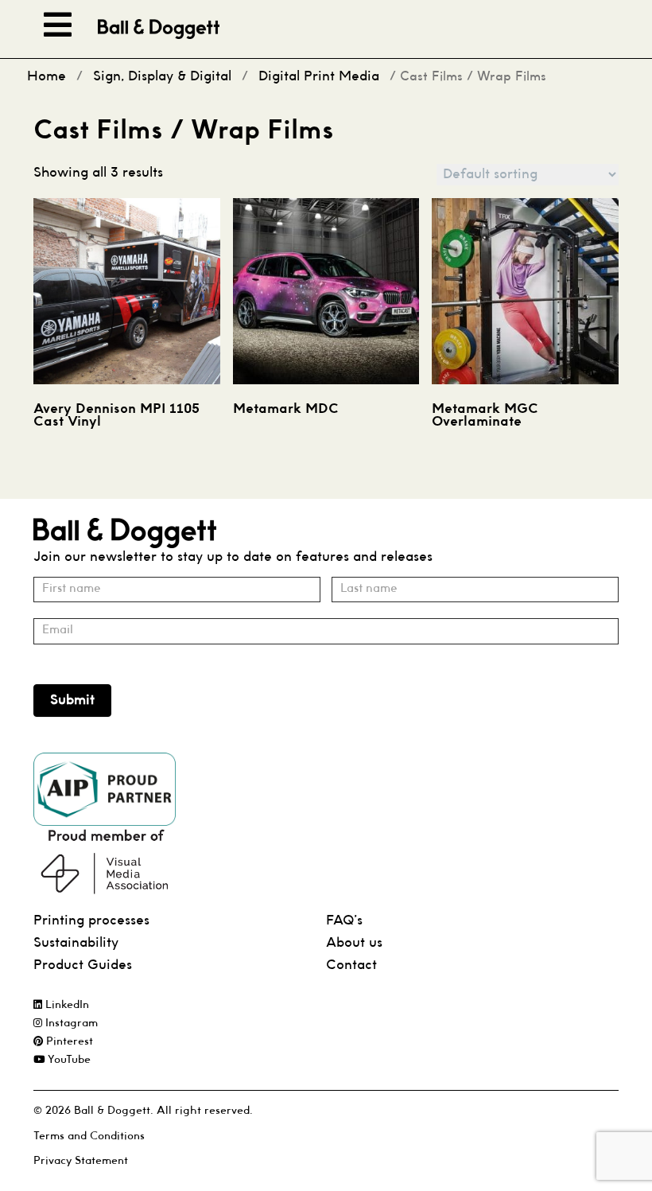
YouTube (68, 1060)
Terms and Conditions (89, 1136)
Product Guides (82, 965)
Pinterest (68, 1042)
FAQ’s (344, 921)
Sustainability (75, 943)
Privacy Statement (80, 1161)
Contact (351, 965)
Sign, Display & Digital (162, 77)
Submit (72, 700)
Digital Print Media (318, 77)
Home (46, 77)
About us (354, 943)
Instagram (70, 1023)
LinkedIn (65, 1005)
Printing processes (91, 921)
